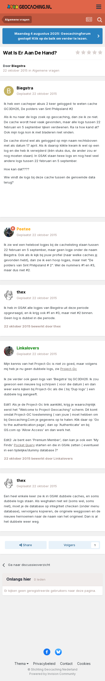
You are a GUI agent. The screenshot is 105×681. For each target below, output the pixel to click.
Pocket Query (24, 445)
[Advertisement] (52, 623)
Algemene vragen (45, 70)
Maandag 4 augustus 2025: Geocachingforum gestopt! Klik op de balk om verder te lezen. (52, 36)
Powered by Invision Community (52, 674)
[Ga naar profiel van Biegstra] (9, 91)
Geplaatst (37, 94)
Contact (66, 663)
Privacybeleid (44, 663)
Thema (20, 663)
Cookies (84, 663)
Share (27, 545)
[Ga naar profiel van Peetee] (9, 232)
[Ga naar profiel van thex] (9, 295)
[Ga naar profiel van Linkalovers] (9, 351)
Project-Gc (68, 369)
